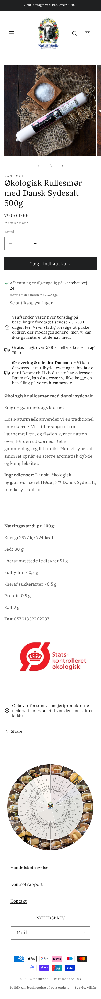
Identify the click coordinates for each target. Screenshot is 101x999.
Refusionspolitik (67, 979)
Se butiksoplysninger (31, 303)
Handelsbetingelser (30, 867)
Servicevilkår (86, 987)
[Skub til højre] (62, 166)
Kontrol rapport (26, 884)
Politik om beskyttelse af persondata (40, 987)
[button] (11, 33)
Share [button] (17, 731)
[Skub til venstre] (38, 166)
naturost (40, 979)
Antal (9, 232)
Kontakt (18, 901)
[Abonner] (83, 933)
